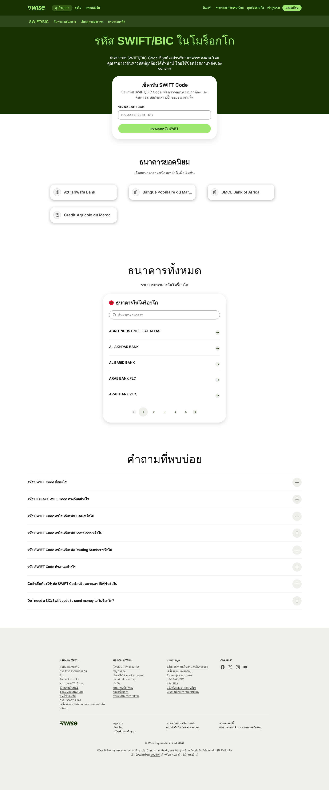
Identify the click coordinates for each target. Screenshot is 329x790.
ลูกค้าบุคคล (62, 8)
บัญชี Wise (119, 671)
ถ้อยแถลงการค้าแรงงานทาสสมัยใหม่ (240, 727)
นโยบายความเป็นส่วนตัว (180, 723)
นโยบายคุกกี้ (226, 723)
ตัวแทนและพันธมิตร (71, 691)
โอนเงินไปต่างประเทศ (126, 666)
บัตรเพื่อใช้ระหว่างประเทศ (128, 675)
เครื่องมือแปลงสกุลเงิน (179, 671)
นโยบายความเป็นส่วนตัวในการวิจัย (187, 666)
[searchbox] (164, 314)
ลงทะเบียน (292, 8)
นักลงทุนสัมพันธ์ (69, 687)
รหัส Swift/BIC (175, 679)
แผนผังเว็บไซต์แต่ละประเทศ (182, 727)
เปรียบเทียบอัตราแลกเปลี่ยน (183, 691)
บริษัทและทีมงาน (69, 666)
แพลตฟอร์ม (92, 8)
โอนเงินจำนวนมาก (124, 679)
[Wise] (36, 8)
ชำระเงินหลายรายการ (126, 695)
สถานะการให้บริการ (71, 683)
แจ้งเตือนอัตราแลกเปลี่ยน (181, 687)
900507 (155, 754)
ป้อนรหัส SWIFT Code (131, 106)
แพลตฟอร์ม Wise (123, 687)
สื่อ (61, 675)
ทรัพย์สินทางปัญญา (124, 731)
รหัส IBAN (173, 683)
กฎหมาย (118, 723)
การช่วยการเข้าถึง (70, 700)
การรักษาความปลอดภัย (73, 671)
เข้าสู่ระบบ (273, 8)
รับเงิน (117, 683)
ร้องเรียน (118, 727)
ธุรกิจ (78, 8)
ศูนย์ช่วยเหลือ (68, 695)
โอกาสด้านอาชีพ (69, 679)
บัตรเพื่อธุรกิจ (121, 691)
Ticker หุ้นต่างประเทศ (179, 675)
